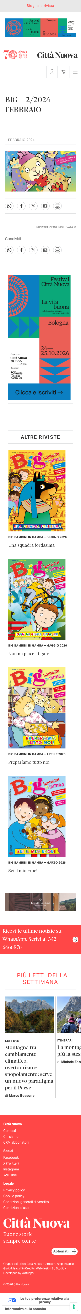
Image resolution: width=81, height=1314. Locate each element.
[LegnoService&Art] (40, 901)
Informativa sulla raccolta (25, 1309)
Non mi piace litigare (28, 654)
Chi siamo (10, 1136)
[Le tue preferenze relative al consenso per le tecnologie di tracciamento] (74, 1307)
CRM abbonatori (16, 1142)
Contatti (9, 1131)
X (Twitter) (11, 1163)
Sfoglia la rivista (40, 6)
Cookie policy (13, 1196)
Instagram (11, 1169)
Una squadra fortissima (31, 545)
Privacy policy (14, 1190)
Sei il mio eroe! (22, 871)
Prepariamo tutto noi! (29, 762)
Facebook (11, 1157)
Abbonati (61, 1251)
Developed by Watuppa (18, 1273)
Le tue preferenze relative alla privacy (44, 1300)
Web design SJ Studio (50, 1268)
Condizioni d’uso (16, 1208)
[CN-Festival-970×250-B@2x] (40, 27)
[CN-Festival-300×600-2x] (39, 337)
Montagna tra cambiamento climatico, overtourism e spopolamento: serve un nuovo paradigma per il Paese (29, 1068)
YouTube (10, 1175)
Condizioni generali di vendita (26, 1202)
